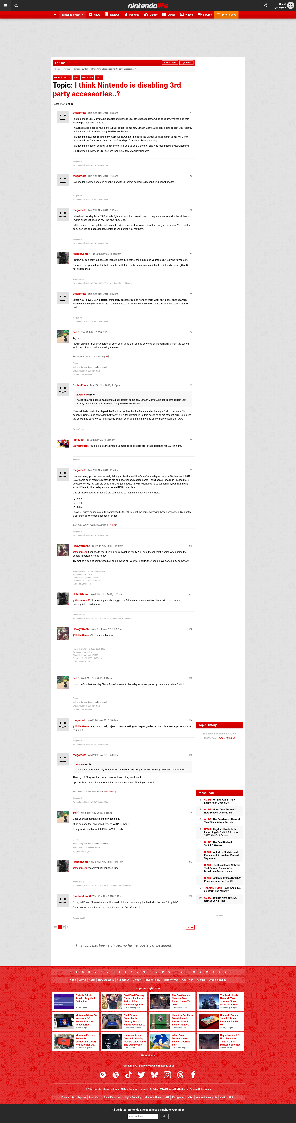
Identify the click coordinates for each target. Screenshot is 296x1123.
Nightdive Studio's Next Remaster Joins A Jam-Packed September (221, 855)
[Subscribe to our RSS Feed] (102, 1075)
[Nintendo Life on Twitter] (141, 1075)
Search (187, 62)
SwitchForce (80, 385)
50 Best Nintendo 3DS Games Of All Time (220, 899)
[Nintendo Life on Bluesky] (154, 1075)
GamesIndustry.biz (206, 1097)
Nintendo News (152, 1097)
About (82, 979)
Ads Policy (187, 979)
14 (191, 720)
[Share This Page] (265, 5)
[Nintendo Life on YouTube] (115, 1075)
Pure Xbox (95, 1097)
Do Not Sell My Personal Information (193, 1089)
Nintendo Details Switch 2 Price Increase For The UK (222, 880)
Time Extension (112, 1097)
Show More (147, 1055)
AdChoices (168, 1089)
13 (191, 678)
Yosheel (80, 764)
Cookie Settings (217, 979)
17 (191, 862)
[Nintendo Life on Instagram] (167, 1075)
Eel (75, 332)
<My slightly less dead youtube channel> (90, 367)
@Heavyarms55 (81, 600)
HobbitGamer (81, 253)
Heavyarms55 (81, 545)
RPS (230, 1097)
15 (191, 755)
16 (191, 812)
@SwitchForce (81, 445)
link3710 (78, 439)
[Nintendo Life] (148, 5)
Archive (201, 979)
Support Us (123, 979)
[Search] (16, 5)
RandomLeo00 (82, 896)
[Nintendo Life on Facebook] (193, 1075)
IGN (167, 1097)
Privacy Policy (152, 979)
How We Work (106, 979)
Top (73, 979)
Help (99, 77)
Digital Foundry (132, 1097)
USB (76, 77)
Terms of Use (171, 979)
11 (191, 594)
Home (57, 69)
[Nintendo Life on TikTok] (128, 1075)
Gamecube (87, 77)
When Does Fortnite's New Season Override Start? (220, 811)
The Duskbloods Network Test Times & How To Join (222, 821)
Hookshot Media (101, 1089)
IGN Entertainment (129, 1089)
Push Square (79, 1097)
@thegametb (80, 552)
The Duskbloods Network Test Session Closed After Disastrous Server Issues (222, 868)
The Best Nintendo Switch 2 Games (218, 844)
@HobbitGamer (81, 635)
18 (191, 896)
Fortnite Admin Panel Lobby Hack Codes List (220, 801)
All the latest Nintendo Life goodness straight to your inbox (148, 1109)
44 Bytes (154, 1089)
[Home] (55, 15)
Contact (137, 979)
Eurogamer (178, 1097)
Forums (60, 63)
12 (191, 629)
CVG (222, 1097)
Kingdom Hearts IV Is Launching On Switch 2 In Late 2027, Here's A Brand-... (221, 832)
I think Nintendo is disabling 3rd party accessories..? (117, 89)
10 (191, 546)
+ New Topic (170, 62)
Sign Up (282, 7)
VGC (190, 1097)
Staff (92, 979)
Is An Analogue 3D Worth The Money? (222, 889)
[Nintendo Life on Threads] (180, 1075)
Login (275, 7)
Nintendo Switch (81, 69)
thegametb (79, 112)
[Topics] (5, 5)
